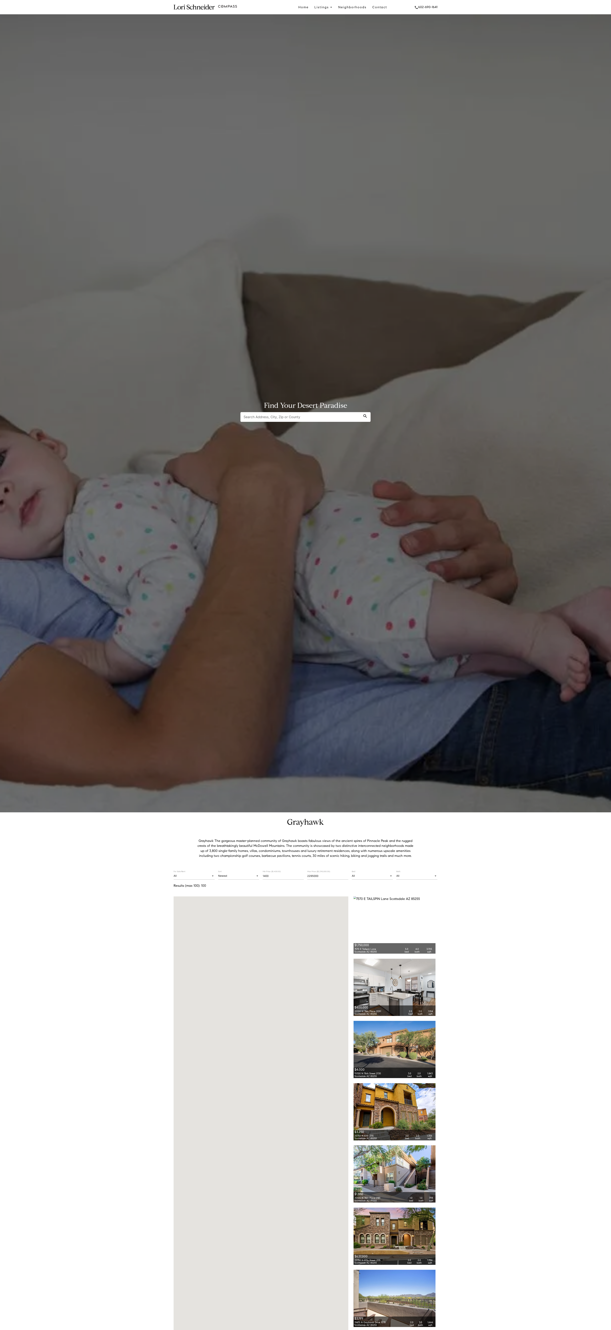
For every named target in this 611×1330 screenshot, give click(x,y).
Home (303, 7)
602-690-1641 (425, 7)
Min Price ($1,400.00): (272, 871)
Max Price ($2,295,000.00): (318, 871)
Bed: (353, 871)
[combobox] (194, 876)
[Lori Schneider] (194, 12)
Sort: (220, 871)
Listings (323, 7)
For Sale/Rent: (180, 871)
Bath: (398, 871)
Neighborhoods (352, 7)
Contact (379, 7)
